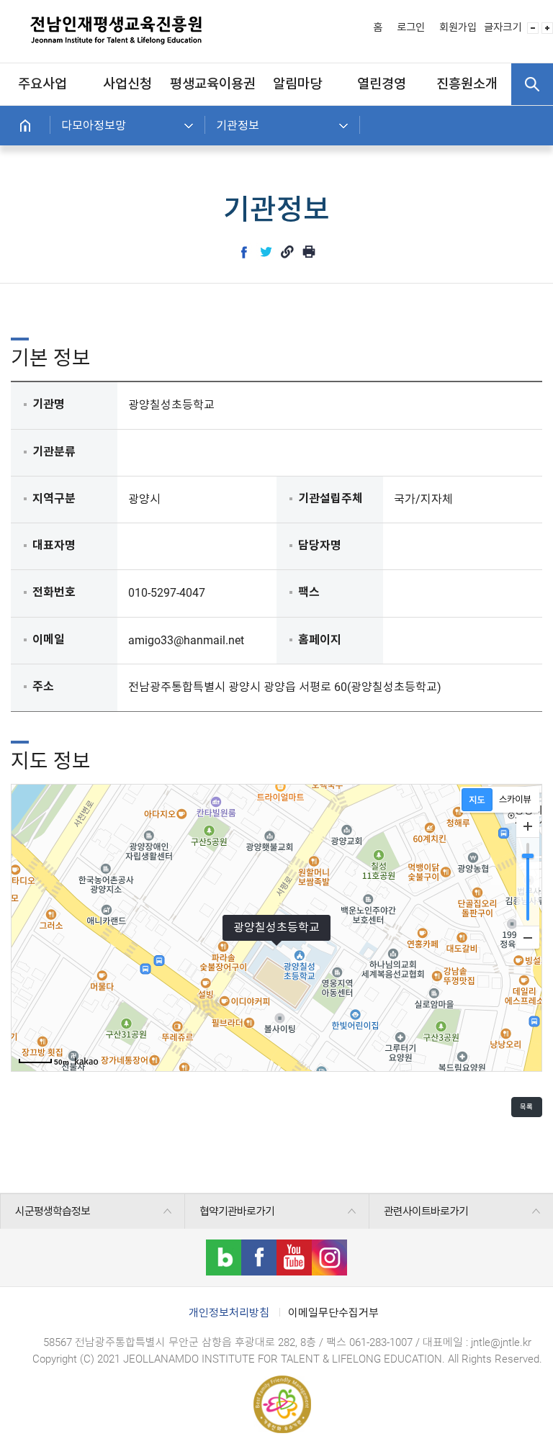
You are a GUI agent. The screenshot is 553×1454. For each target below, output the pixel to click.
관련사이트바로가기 (426, 1211)
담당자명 (319, 545)
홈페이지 (319, 639)
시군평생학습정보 (52, 1211)
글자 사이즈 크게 (547, 28)
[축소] (527, 937)
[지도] (477, 799)
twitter (265, 252)
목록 (526, 1107)
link (287, 252)
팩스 (309, 592)
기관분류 (54, 452)
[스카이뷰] (515, 799)
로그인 (411, 28)
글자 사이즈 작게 (533, 28)
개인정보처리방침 (229, 1312)
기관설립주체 (330, 498)
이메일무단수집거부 (333, 1312)
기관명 (48, 404)
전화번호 (54, 592)
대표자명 (54, 545)
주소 (43, 686)
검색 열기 (532, 84)
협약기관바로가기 (236, 1211)
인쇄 (309, 252)
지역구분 (54, 498)
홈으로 (25, 125)
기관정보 (237, 125)
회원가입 (458, 28)
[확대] (527, 826)
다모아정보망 (93, 125)
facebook (244, 252)
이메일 (48, 639)
